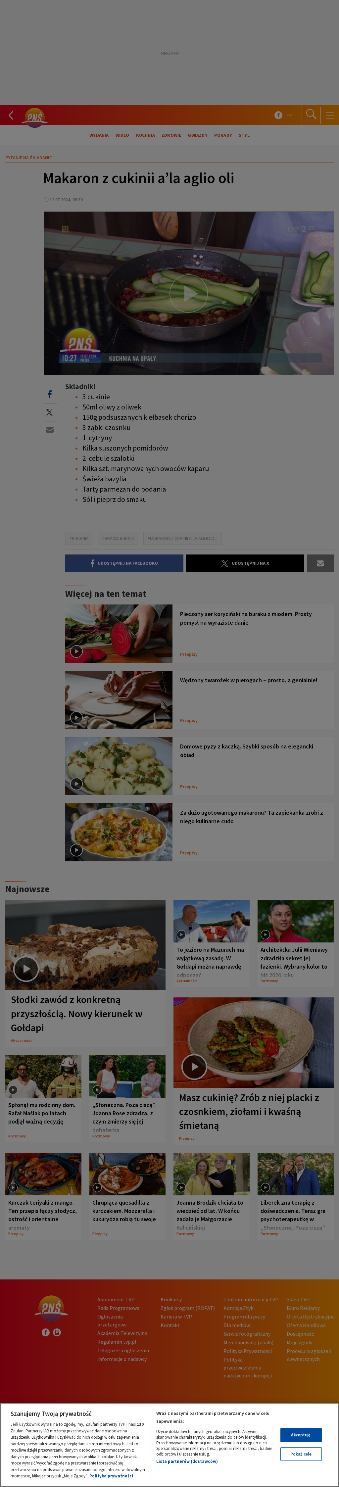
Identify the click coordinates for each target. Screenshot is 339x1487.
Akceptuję (301, 1435)
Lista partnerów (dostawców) (187, 1461)
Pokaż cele (301, 1454)
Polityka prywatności (111, 1476)
